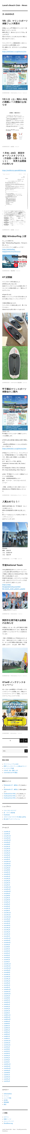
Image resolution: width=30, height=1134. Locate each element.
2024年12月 (7, 861)
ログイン (6, 1117)
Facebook (7, 815)
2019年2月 (7, 1011)
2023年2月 (7, 908)
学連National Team (12, 565)
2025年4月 (7, 853)
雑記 (5, 1104)
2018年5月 (7, 1030)
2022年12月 (7, 912)
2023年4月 (7, 904)
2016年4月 (7, 1081)
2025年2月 (7, 857)
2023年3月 (7, 906)
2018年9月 (7, 1021)
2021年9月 (7, 944)
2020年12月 (7, 964)
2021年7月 (7, 949)
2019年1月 (7, 1013)
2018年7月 (7, 1025)
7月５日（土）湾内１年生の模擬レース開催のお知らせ (14, 102)
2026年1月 (7, 833)
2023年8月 (7, 895)
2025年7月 (7, 846)
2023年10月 (7, 891)
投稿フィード (7, 1119)
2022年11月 (7, 915)
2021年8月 (7, 947)
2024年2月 (7, 883)
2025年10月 (7, 840)
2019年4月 (7, 1006)
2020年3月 (7, 983)
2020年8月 (7, 972)
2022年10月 (7, 917)
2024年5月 (7, 876)
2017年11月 (7, 1043)
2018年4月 (7, 1032)
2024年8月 (7, 870)
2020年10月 (7, 968)
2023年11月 (7, 889)
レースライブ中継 (9, 768)
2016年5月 (7, 1079)
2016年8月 (7, 1072)
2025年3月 (7, 855)
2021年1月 (7, 961)
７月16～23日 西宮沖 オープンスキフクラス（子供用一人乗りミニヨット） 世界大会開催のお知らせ (14, 158)
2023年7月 (7, 897)
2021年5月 (7, 953)
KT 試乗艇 (7, 277)
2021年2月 (7, 959)
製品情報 (13, 270)
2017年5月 (7, 1055)
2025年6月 (7, 848)
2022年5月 (7, 927)
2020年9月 (7, 970)
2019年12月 (7, 989)
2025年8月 (7, 844)
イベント (20, 92)
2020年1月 (7, 987)
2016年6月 (7, 1077)
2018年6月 (7, 1028)
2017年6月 (7, 1053)
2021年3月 (7, 957)
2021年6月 (7, 951)
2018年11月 (7, 1017)
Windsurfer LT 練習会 (11, 785)
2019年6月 (7, 1002)
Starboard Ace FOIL (10, 793)
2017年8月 (7, 1049)
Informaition (14, 92)
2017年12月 (7, 1040)
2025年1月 (7, 859)
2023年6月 (7, 900)
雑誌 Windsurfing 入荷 (14, 236)
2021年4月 (7, 955)
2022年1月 (7, 936)
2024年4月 (7, 878)
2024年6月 (7, 874)
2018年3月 (7, 1034)
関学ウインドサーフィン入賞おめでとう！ (15, 766)
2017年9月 (7, 1047)
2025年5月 (7, 851)
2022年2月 (7, 934)
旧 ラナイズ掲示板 (9, 812)
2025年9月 (7, 842)
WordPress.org (8, 1123)
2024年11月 (7, 863)
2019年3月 (7, 1008)
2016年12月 (7, 1064)
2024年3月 (7, 880)
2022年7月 (7, 923)
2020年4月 (7, 981)
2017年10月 (7, 1045)
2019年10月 (7, 993)
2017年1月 (7, 1062)
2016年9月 (7, 1070)
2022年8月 (7, 921)
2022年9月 (7, 919)
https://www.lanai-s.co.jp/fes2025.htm (14, 51)
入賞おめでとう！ (11, 501)
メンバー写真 (14, 558)
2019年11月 (7, 991)
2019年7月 (7, 1000)
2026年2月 (7, 831)
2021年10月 (7, 942)
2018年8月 (7, 1023)
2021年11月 (7, 940)
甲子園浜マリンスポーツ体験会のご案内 (14, 390)
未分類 (12, 146)
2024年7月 (7, 872)
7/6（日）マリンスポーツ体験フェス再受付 (15, 22)
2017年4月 (7, 1057)
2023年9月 (7, 893)
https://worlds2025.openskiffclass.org (14, 170)
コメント (25, 92)
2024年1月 (7, 885)
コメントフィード (9, 1121)
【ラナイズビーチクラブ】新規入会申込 (15, 817)
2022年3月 (7, 932)
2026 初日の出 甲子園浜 (10, 772)
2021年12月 (7, 938)
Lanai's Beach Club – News (14, 5)
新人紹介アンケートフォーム (12, 819)
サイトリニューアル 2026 (11, 764)
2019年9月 (7, 996)
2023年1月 (7, 910)
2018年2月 (7, 1036)
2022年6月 (7, 925)
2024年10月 (7, 865)
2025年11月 (7, 838)
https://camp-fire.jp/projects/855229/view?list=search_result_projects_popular (13, 587)
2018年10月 (7, 1019)
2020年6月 (7, 976)
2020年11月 (7, 966)
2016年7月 (7, 1074)
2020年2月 (7, 985)
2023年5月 (7, 902)
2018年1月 (7, 1038)
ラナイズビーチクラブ (10, 810)
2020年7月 (7, 974)
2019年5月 (7, 1004)
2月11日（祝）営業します (11, 770)
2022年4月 (7, 929)
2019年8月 (7, 998)
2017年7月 (7, 1051)
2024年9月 (7, 868)
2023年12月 (7, 887)
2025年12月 (7, 836)
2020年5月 (7, 979)
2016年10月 (7, 1068)
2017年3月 (7, 1060)
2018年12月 (7, 1015)
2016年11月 (7, 1066)
